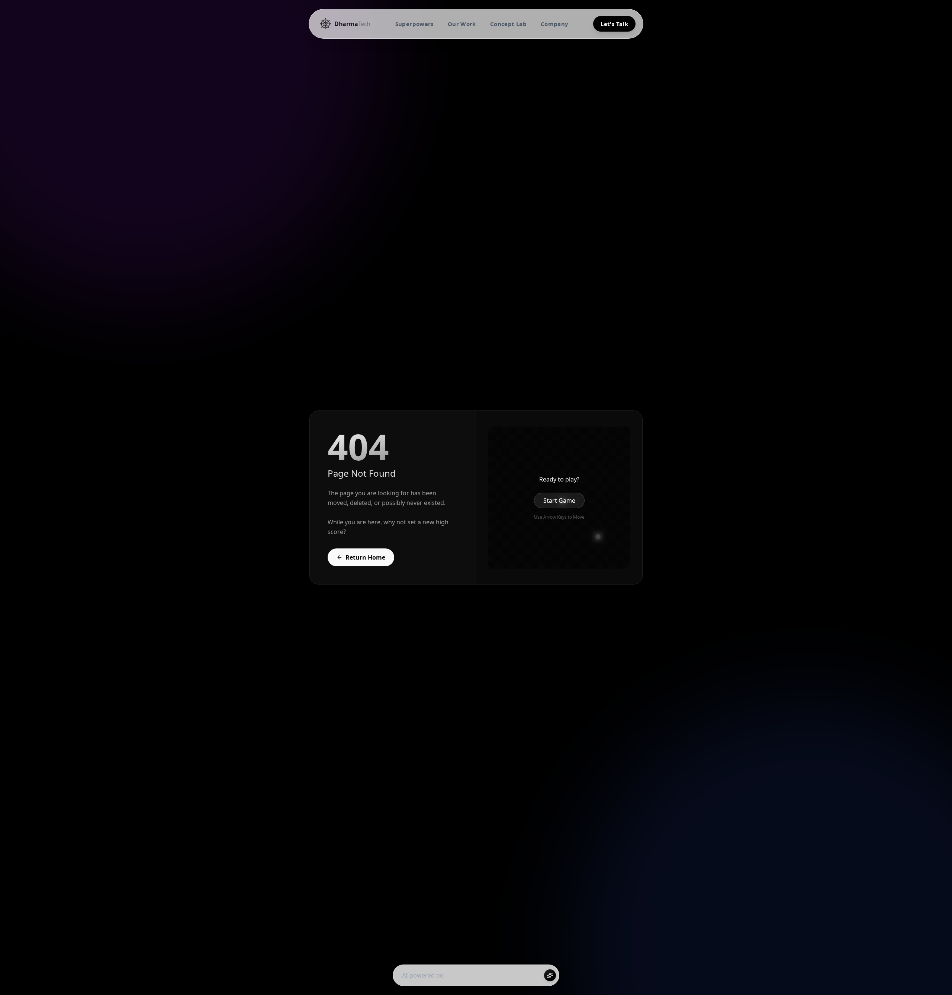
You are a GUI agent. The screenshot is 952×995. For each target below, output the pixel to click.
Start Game (559, 500)
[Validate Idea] (550, 975)
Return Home (365, 557)
